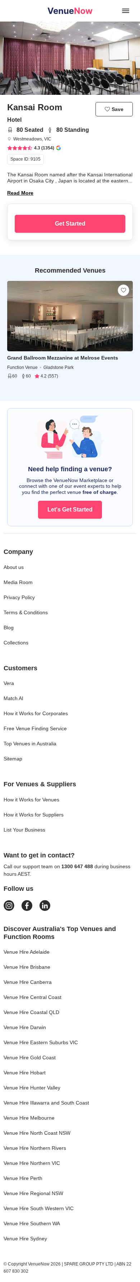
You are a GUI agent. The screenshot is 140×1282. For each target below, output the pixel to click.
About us (14, 567)
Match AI (13, 698)
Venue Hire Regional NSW (33, 1193)
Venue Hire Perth (23, 1178)
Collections (16, 642)
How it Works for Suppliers (34, 815)
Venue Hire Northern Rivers (35, 1148)
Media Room (18, 582)
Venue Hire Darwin (25, 1027)
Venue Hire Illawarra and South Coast (46, 1103)
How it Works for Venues (31, 799)
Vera (9, 683)
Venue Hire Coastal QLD (31, 1012)
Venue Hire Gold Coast (30, 1057)
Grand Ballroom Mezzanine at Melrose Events (62, 358)
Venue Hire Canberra (28, 982)
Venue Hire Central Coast (32, 997)
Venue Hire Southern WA (32, 1223)
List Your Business (24, 830)
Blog (9, 627)
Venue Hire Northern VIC (32, 1163)
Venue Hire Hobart (25, 1072)
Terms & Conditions (26, 612)
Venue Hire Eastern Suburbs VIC (41, 1042)
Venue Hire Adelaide (27, 952)
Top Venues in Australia (30, 743)
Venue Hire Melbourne (29, 1118)
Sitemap (13, 759)
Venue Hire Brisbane (27, 967)
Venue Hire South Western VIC (39, 1208)
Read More (20, 193)
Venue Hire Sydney (25, 1238)
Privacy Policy (19, 597)
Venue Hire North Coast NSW (37, 1133)
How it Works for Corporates (36, 713)
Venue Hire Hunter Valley (32, 1088)
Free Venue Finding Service (35, 728)
